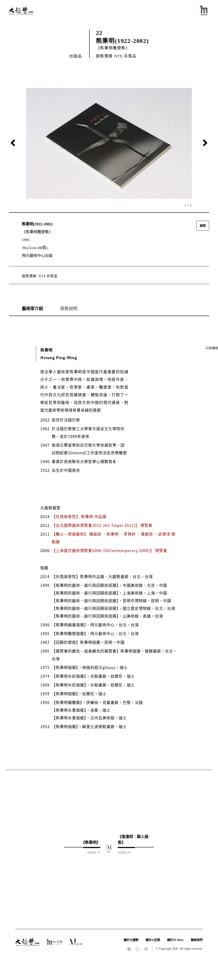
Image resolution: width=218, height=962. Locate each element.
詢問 (203, 225)
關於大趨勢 (131, 940)
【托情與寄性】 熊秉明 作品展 (79, 516)
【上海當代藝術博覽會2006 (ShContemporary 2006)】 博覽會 (109, 550)
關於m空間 (153, 940)
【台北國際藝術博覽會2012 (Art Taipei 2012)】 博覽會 (102, 525)
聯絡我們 (197, 940)
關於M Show (175, 940)
